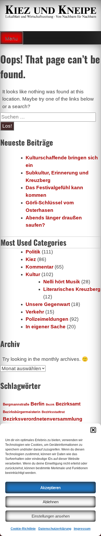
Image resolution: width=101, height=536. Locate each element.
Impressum (82, 529)
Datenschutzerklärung (54, 529)
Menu (11, 38)
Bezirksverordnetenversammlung (42, 419)
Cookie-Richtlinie (23, 529)
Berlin (38, 404)
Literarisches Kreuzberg (71, 289)
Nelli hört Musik (61, 281)
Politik (33, 251)
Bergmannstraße (16, 404)
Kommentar (39, 267)
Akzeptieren (50, 487)
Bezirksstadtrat (53, 412)
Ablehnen (51, 502)
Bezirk (50, 404)
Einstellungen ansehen (51, 516)
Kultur (33, 274)
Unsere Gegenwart (48, 304)
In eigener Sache (46, 326)
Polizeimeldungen (47, 319)
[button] (93, 430)
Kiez (31, 259)
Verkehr (35, 312)
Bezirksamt (68, 404)
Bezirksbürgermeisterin (21, 412)
